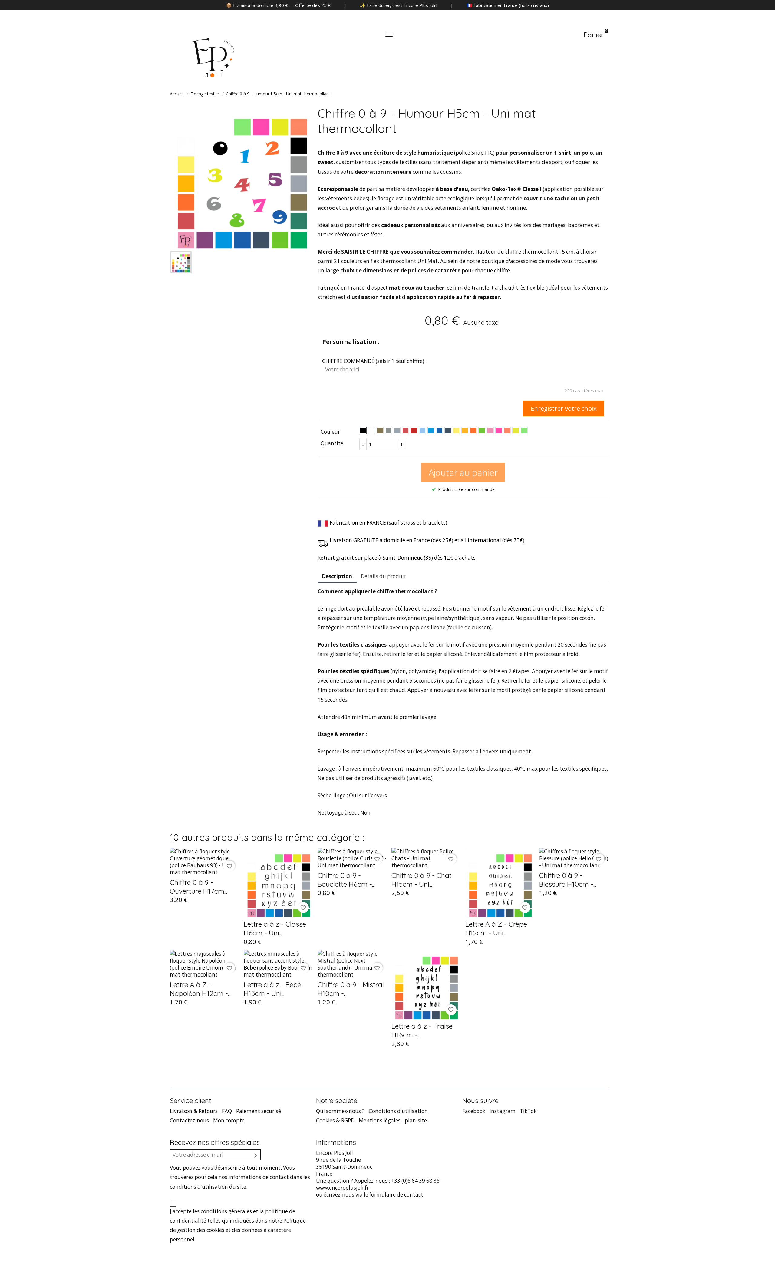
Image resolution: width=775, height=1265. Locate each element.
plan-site (416, 1120)
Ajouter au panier (463, 472)
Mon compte (229, 1120)
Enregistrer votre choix (564, 408)
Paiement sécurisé (258, 1111)
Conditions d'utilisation (398, 1111)
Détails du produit (383, 576)
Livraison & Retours (194, 1111)
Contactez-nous (189, 1120)
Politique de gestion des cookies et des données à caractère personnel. (238, 1230)
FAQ (227, 1111)
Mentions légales (380, 1120)
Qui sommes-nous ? (340, 1111)
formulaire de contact (396, 1194)
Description (337, 576)
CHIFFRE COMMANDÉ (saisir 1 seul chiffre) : (374, 360)
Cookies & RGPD (335, 1120)
